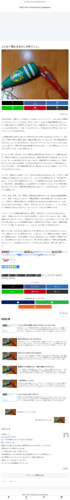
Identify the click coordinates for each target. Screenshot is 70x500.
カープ (45, 275)
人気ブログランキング (16, 251)
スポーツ (5, 275)
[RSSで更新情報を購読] (35, 307)
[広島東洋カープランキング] (29, 251)
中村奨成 (52, 275)
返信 (66, 468)
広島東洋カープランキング (43, 251)
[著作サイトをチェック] (18, 302)
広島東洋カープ (31, 275)
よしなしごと (21, 275)
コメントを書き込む (35, 475)
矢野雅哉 (5, 278)
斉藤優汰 (59, 275)
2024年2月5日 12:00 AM (8, 437)
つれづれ (13, 275)
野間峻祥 (13, 278)
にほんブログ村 (30, 254)
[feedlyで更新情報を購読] (52, 302)
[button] (57, 108)
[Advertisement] (35, 27)
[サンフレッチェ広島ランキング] (57, 251)
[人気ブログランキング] (5, 251)
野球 (39, 275)
